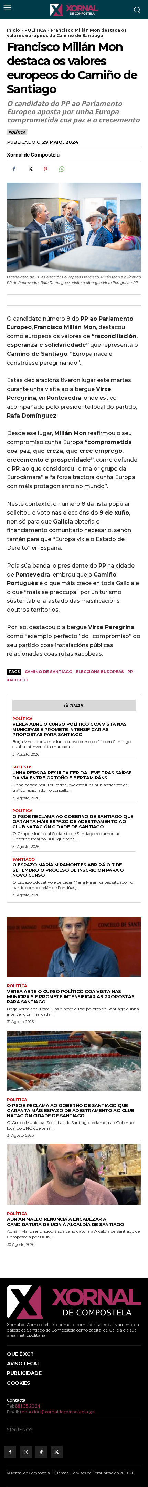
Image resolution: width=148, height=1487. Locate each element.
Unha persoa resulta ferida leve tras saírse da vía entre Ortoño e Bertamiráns (72, 775)
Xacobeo (17, 680)
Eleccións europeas (100, 671)
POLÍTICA (35, 30)
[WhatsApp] (61, 169)
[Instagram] (26, 1452)
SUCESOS (22, 767)
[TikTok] (41, 1452)
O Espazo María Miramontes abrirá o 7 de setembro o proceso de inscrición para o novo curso (68, 870)
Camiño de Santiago (48, 671)
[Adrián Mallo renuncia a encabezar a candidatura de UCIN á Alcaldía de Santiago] (74, 1174)
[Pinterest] (45, 169)
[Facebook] (14, 169)
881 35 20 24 (27, 1406)
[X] (29, 169)
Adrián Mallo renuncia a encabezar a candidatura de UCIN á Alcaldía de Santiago (65, 1221)
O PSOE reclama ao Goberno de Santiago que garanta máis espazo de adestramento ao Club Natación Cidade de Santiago (73, 821)
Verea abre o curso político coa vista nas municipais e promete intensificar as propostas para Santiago (69, 729)
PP (130, 671)
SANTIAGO (23, 859)
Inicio (13, 30)
